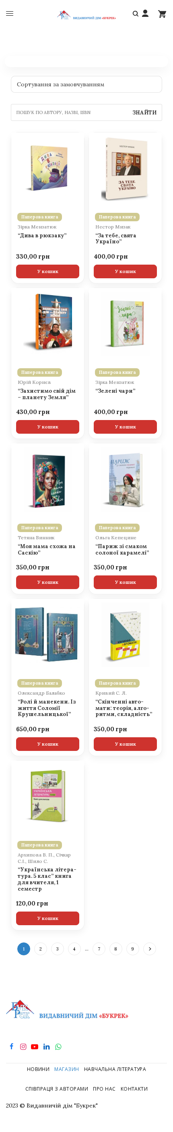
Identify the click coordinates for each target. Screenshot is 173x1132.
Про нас (104, 1088)
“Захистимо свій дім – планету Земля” (47, 394)
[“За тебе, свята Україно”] (125, 169)
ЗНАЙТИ (144, 112)
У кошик (47, 271)
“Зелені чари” (115, 391)
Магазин (66, 1069)
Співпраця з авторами (57, 1088)
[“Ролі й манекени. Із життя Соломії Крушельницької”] (47, 635)
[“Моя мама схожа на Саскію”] (47, 479)
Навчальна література (115, 1069)
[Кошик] (162, 13)
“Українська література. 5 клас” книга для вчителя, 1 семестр (47, 879)
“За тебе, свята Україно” (115, 239)
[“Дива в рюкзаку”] (47, 169)
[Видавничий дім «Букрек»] (86, 14)
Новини (38, 1069)
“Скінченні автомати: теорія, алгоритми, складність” (123, 708)
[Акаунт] (145, 13)
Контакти (134, 1088)
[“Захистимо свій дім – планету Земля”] (47, 324)
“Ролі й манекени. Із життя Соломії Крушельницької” (47, 708)
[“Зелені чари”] (125, 324)
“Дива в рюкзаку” (42, 236)
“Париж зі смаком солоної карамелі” (122, 549)
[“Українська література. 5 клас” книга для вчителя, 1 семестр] (47, 797)
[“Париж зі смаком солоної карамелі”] (125, 479)
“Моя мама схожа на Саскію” (47, 549)
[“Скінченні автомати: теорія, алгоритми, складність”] (125, 635)
